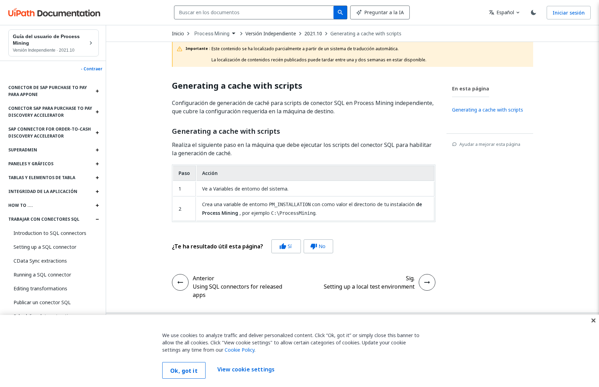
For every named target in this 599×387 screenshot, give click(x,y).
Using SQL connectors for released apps (237, 290)
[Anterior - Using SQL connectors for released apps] (180, 282)
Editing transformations (40, 288)
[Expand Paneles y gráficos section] (97, 164)
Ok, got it (184, 371)
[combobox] (255, 12)
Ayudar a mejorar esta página (489, 144)
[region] (299, 351)
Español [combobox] (501, 12)
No (317, 246)
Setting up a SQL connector (45, 246)
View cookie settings (246, 370)
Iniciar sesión (569, 12)
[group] (252, 246)
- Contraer (91, 69)
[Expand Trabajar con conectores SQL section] (97, 219)
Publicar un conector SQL (42, 302)
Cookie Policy (239, 349)
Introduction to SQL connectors (50, 233)
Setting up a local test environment (369, 286)
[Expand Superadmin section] (97, 150)
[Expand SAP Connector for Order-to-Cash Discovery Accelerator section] (97, 133)
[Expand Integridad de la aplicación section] (97, 191)
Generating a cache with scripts (365, 33)
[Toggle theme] (533, 12)
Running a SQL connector (42, 274)
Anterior (203, 278)
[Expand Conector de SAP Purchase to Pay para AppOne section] (97, 91)
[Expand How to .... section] (97, 205)
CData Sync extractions (40, 260)
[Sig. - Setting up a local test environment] (427, 282)
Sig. (410, 278)
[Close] (593, 320)
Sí (285, 246)
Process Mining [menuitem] (211, 33)
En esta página (470, 88)
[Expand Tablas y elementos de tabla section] (97, 178)
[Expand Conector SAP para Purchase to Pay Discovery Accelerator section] (97, 112)
